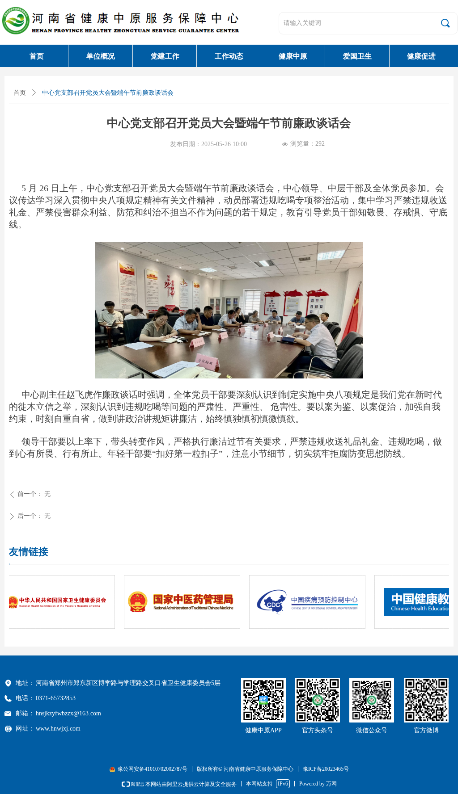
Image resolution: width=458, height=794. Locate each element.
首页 (19, 92)
